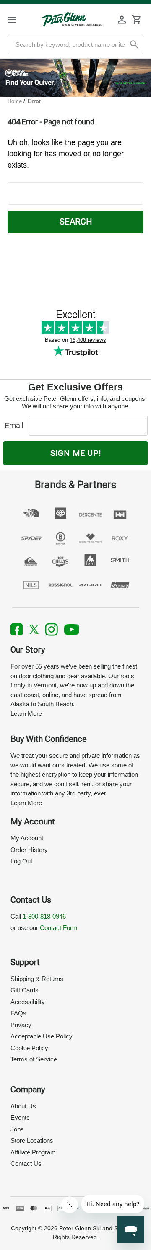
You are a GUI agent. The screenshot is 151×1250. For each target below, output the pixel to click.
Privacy (20, 1024)
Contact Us (26, 1163)
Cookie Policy (29, 1047)
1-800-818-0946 (44, 916)
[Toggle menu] (18, 19)
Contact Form (59, 927)
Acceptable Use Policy (41, 1036)
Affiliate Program (33, 1152)
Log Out (21, 861)
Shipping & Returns (36, 978)
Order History (29, 849)
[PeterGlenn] (72, 19)
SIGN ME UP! (75, 453)
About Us (23, 1106)
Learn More (26, 713)
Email (16, 425)
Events (20, 1117)
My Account (26, 838)
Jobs (17, 1129)
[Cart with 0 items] (136, 19)
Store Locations (31, 1140)
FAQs (18, 1013)
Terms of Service (33, 1059)
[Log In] (122, 19)
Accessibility (27, 1001)
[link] (75, 78)
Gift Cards (24, 990)
